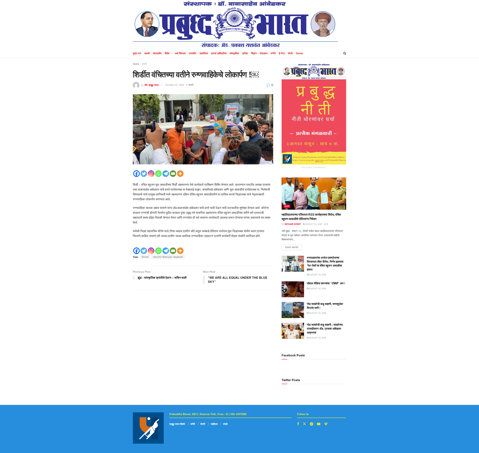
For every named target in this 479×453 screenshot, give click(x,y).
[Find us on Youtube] (318, 424)
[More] (180, 173)
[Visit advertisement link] (314, 114)
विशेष (167, 53)
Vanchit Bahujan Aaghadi (168, 256)
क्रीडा (245, 53)
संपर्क (290, 53)
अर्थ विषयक (180, 53)
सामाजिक (203, 53)
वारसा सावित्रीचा (219, 53)
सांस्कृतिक (234, 53)
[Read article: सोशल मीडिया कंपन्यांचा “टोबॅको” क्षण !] (293, 289)
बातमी (147, 53)
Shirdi (145, 256)
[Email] (173, 173)
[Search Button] (344, 53)
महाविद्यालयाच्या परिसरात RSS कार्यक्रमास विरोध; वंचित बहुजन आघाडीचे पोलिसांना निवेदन (311, 216)
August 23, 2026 (313, 223)
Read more (293, 246)
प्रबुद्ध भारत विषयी (177, 424)
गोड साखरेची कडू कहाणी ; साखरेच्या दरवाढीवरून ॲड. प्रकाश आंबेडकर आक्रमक (325, 329)
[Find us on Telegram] (311, 424)
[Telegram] (165, 173)
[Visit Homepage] (235, 24)
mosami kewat (293, 224)
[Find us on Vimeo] (325, 424)
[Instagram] (151, 173)
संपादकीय (157, 53)
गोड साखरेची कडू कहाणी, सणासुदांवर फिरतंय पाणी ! (325, 306)
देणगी (202, 424)
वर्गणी (273, 53)
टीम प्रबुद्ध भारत (151, 84)
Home (299, 53)
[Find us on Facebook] (298, 424)
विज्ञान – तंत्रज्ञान (259, 53)
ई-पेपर (282, 53)
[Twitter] (144, 173)
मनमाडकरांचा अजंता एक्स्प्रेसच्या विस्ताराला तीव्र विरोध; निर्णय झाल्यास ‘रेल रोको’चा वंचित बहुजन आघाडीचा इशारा (325, 263)
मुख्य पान (137, 53)
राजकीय (192, 53)
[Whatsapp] (158, 173)
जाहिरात (214, 424)
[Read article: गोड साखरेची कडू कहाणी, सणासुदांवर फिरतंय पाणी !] (293, 310)
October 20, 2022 (174, 84)
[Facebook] (136, 173)
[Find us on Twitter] (304, 424)
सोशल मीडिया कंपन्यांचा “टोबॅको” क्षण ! (326, 283)
